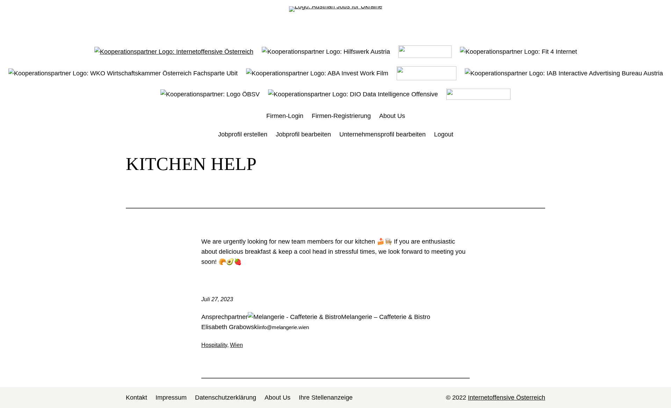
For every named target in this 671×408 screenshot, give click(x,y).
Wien (236, 345)
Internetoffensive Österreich (506, 397)
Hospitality (214, 345)
